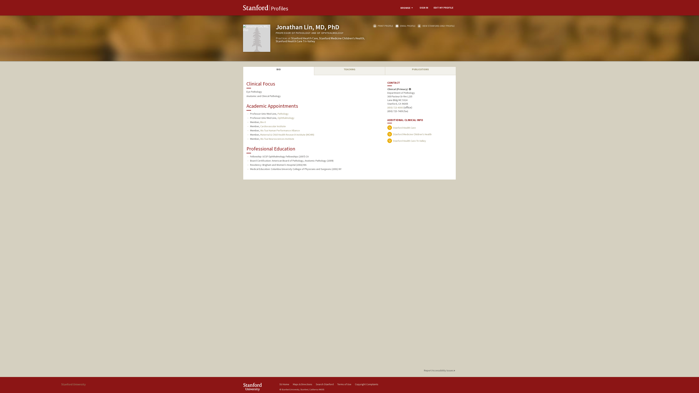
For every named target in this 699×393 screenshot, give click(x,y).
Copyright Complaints (366, 384)
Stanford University (258, 386)
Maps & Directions (302, 384)
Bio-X (263, 122)
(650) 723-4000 (395, 107)
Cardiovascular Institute (273, 126)
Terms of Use (344, 384)
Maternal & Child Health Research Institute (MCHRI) (287, 134)
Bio (279, 69)
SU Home (284, 384)
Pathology (283, 113)
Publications (420, 69)
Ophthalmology (286, 118)
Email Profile (407, 25)
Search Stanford (325, 384)
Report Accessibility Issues (439, 370)
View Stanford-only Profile (438, 25)
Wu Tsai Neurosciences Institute (277, 138)
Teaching (349, 69)
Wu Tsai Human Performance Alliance (280, 130)
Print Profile (385, 25)
